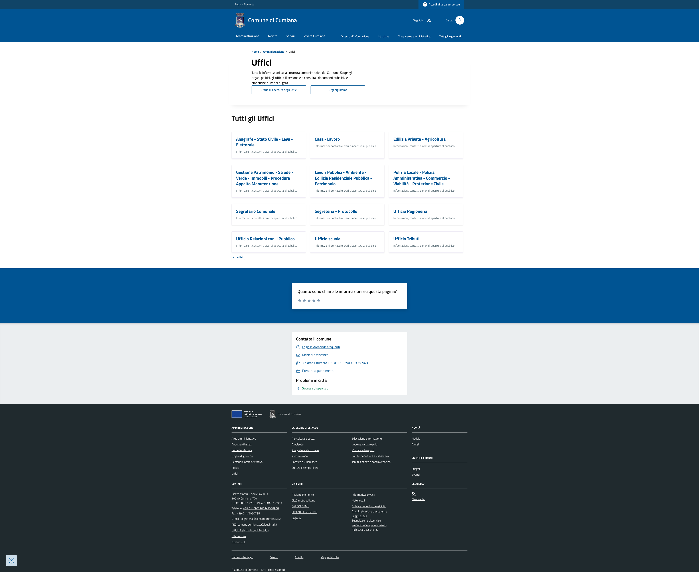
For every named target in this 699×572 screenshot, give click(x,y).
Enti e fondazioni (242, 450)
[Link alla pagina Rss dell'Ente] (414, 494)
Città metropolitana (303, 500)
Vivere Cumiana (314, 36)
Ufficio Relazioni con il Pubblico (250, 530)
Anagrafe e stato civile (305, 450)
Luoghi (416, 469)
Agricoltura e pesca (303, 438)
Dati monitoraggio (242, 557)
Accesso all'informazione (355, 36)
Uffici (235, 473)
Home (255, 51)
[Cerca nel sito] (458, 20)
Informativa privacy (363, 494)
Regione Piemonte (244, 4)
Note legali (358, 500)
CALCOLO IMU (300, 506)
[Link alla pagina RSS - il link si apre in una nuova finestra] (429, 20)
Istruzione (383, 36)
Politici (235, 467)
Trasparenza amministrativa (414, 36)
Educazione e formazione (367, 438)
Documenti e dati (242, 444)
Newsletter (418, 499)
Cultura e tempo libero (305, 467)
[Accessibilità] (11, 560)
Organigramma (338, 90)
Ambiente (297, 444)
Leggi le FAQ (359, 516)
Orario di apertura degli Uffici (278, 90)
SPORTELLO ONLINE (304, 512)
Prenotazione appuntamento (369, 525)
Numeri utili (238, 542)
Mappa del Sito (330, 557)
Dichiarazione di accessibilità (369, 506)
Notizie (416, 438)
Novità (272, 36)
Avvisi (415, 444)
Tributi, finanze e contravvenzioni (371, 462)
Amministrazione (247, 36)
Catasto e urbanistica (304, 462)
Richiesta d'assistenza (365, 529)
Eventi (416, 474)
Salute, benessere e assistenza (370, 456)
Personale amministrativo (247, 462)
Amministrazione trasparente (369, 511)
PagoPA (296, 518)
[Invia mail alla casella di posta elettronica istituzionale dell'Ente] (261, 519)
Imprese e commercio (364, 444)
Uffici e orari (239, 536)
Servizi (290, 36)
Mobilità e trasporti (363, 450)
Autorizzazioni (300, 456)
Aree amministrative (244, 438)
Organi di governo (242, 456)
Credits (299, 557)
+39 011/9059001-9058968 (261, 508)
